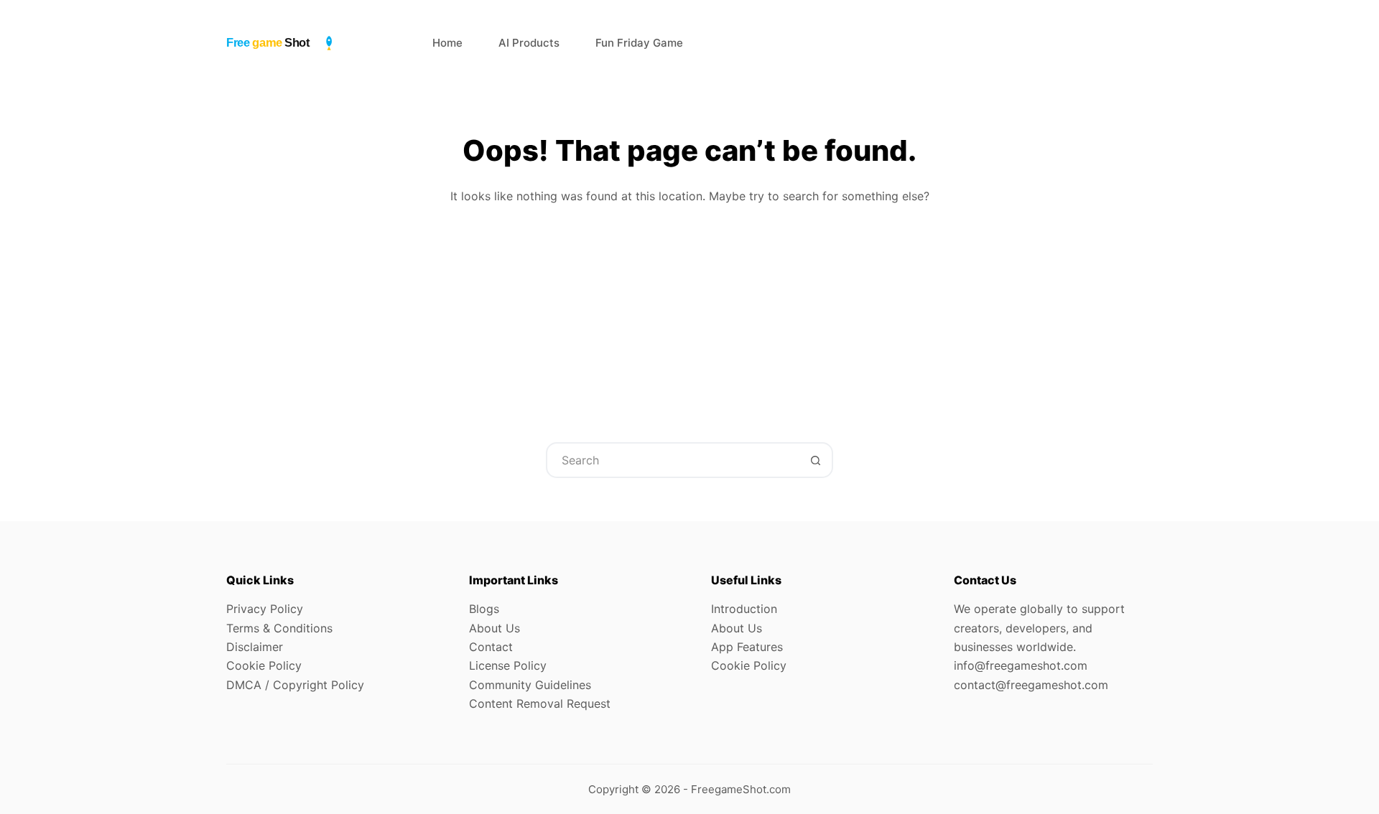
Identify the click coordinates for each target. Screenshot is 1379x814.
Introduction (744, 609)
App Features (747, 647)
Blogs (484, 609)
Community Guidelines (530, 685)
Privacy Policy (264, 609)
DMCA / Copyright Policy (295, 685)
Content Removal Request (539, 703)
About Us (494, 628)
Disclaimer (254, 647)
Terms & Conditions (279, 628)
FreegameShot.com (741, 789)
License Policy (508, 665)
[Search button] (815, 460)
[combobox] (673, 460)
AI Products (529, 43)
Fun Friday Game (639, 43)
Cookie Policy (264, 665)
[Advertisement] (689, 312)
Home (447, 43)
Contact (491, 647)
